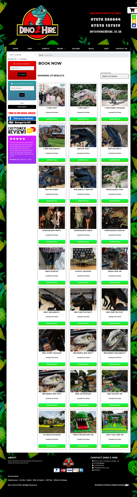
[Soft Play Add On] (115, 422)
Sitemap (97, 470)
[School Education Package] (83, 258)
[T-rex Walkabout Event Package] (52, 136)
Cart (106, 48)
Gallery (76, 48)
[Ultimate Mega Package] (52, 422)
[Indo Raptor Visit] (115, 299)
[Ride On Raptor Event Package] (83, 381)
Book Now (22, 107)
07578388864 (99, 463)
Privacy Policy (13, 476)
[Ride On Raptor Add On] (115, 381)
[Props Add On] (115, 258)
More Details (52, 119)
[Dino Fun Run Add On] (83, 422)
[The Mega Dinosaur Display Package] (52, 258)
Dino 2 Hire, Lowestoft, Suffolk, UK (106, 461)
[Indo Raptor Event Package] (52, 340)
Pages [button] (60, 48)
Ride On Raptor (38, 480)
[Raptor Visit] (83, 136)
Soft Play (49, 480)
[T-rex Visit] (52, 95)
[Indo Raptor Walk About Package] (52, 299)
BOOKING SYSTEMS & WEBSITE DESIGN (109, 485)
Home (18, 48)
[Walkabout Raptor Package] (83, 177)
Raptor (29, 480)
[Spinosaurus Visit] (115, 177)
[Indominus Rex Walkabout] (115, 340)
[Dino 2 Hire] (37, 22)
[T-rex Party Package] (83, 95)
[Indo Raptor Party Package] (83, 299)
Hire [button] (30, 48)
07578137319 (99, 465)
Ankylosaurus (13, 480)
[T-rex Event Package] (115, 95)
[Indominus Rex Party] (83, 340)
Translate (23, 59)
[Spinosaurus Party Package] (52, 218)
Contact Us (121, 48)
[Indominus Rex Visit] (52, 381)
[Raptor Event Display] (52, 177)
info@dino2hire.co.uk (101, 468)
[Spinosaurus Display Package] (115, 218)
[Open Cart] (132, 10)
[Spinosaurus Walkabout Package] (83, 218)
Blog (91, 48)
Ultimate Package (60, 480)
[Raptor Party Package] (115, 136)
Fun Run (22, 480)
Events (45, 48)
